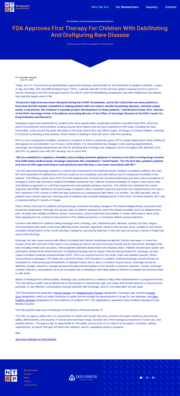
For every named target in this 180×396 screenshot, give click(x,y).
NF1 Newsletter (31, 370)
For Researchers (127, 7)
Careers (27, 374)
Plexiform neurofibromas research (96, 21)
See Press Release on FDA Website (35, 339)
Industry (152, 7)
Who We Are (100, 7)
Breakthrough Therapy (90, 292)
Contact (170, 7)
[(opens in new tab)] (83, 382)
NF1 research (73, 21)
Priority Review (62, 292)
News (26, 377)
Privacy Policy (30, 385)
